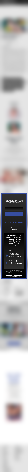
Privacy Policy (17, 276)
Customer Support (9, 275)
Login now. (14, 229)
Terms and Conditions (18, 275)
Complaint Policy (11, 276)
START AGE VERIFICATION (14, 214)
